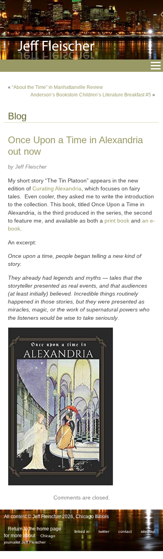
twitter (104, 531)
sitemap (148, 531)
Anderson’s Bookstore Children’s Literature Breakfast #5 (90, 95)
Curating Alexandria (57, 188)
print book (116, 220)
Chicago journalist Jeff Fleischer (29, 539)
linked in (81, 531)
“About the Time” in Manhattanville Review (57, 87)
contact (125, 531)
